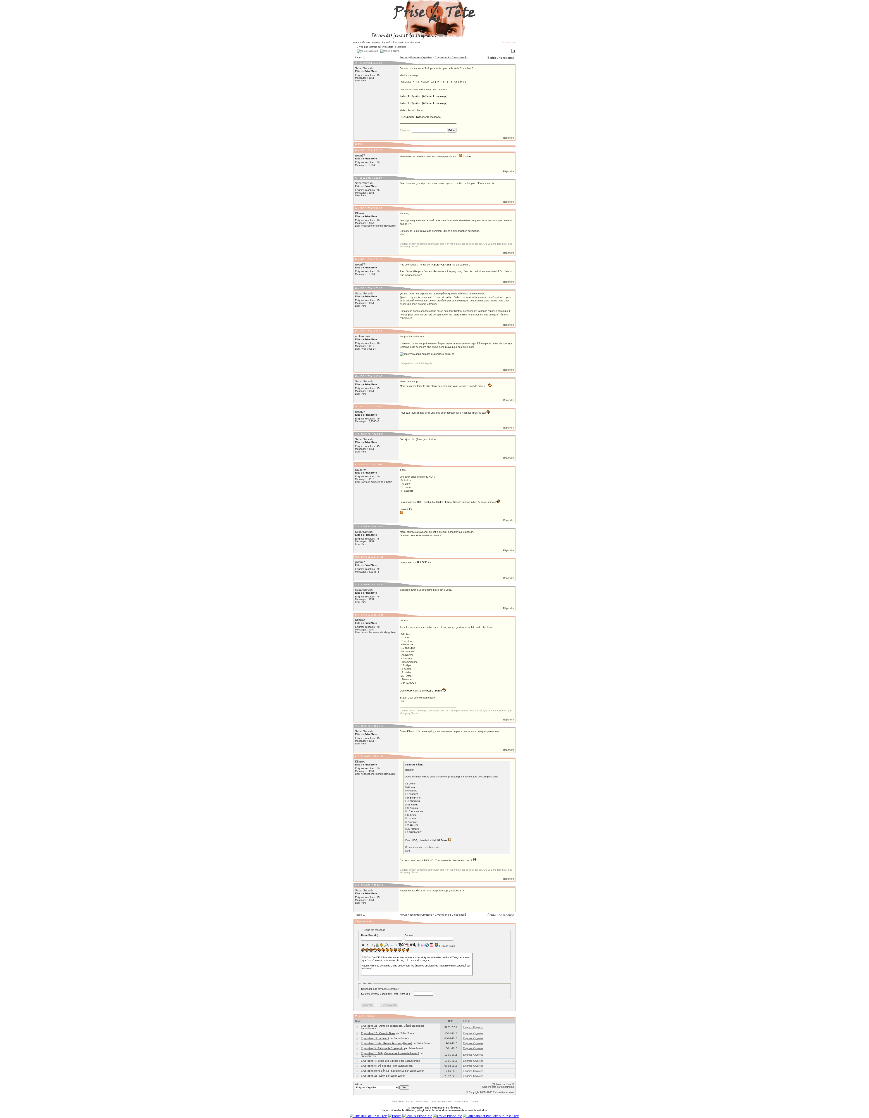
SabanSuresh (363, 68)
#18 (357, 885)
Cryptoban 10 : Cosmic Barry (378, 1033)
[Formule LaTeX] (401, 945)
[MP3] (427, 945)
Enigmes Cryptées (421, 57)
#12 (357, 526)
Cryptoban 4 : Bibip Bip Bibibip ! (380, 1060)
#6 (356, 288)
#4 (356, 208)
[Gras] (363, 945)
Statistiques (422, 1101)
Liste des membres (441, 1101)
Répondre (508, 137)
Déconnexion (508, 42)
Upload (444, 946)
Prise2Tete (397, 1101)
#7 (356, 331)
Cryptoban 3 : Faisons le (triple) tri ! (382, 1048)
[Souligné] (371, 945)
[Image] (381, 945)
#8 (356, 376)
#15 (357, 614)
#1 (356, 63)
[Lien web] (377, 945)
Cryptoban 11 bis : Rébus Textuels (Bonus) (386, 1043)
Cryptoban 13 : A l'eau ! (375, 1038)
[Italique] (367, 945)
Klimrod (360, 213)
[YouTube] (432, 945)
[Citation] (391, 945)
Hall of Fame (461, 1101)
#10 (357, 434)
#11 (357, 464)
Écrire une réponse (500, 57)
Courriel (409, 935)
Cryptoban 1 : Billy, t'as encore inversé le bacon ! (390, 1053)
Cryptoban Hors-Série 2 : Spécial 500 (382, 1070)
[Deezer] (423, 945)
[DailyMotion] (436, 945)
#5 (356, 259)
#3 (356, 178)
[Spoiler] (412, 944)
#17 (357, 756)
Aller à (358, 1084)
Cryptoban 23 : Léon (373, 1075)
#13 (357, 557)
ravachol (360, 469)
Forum (404, 57)
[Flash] (418, 945)
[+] (513, 51)
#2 (356, 150)
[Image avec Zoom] (386, 945)
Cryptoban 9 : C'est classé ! (451, 57)
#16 (357, 726)
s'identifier (400, 46)
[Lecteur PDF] (407, 945)
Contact (475, 1101)
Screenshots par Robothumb (498, 1086)
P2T (493, 1084)
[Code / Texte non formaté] (396, 945)
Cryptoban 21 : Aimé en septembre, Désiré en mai (390, 1025)
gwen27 (360, 155)
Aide (452, 946)
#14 (357, 584)
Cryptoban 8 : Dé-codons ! (377, 1065)
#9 (356, 406)
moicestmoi (362, 336)
